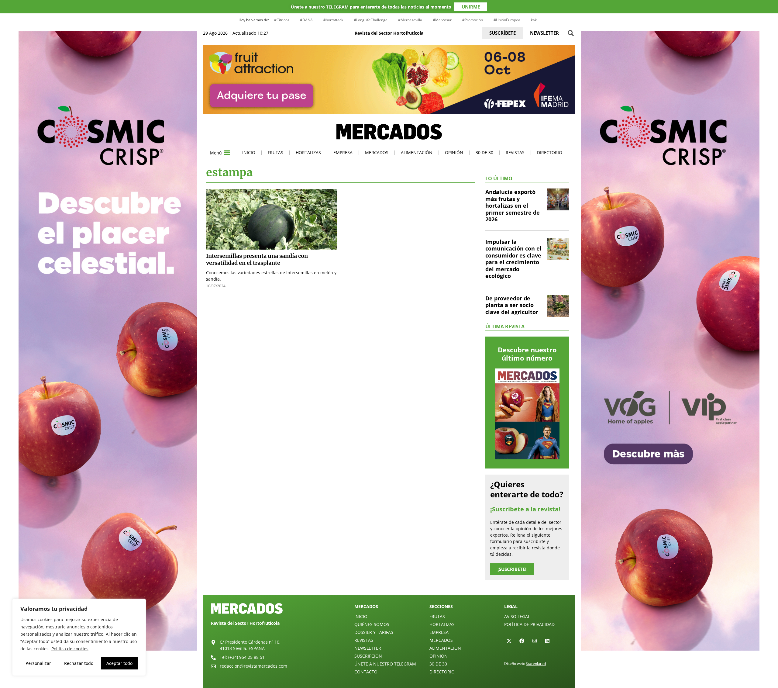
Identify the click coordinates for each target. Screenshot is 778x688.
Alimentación (416, 152)
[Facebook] (522, 641)
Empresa (343, 152)
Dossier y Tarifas (373, 632)
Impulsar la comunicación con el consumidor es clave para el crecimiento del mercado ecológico (513, 259)
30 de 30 (484, 152)
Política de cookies (69, 649)
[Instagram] (534, 641)
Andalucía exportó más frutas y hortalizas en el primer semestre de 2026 (512, 205)
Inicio (248, 152)
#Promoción (472, 19)
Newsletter (367, 648)
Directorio (549, 152)
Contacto (365, 672)
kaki (534, 19)
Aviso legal (517, 616)
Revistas (515, 152)
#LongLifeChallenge (370, 19)
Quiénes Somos (371, 624)
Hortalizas (308, 152)
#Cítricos (281, 19)
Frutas (275, 152)
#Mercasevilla (410, 19)
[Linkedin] (547, 641)
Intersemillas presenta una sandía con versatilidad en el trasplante (257, 259)
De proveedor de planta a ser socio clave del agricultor (511, 305)
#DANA (306, 19)
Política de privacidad (529, 624)
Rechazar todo (78, 663)
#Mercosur (442, 19)
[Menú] (227, 153)
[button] (571, 33)
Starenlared (536, 663)
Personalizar (38, 663)
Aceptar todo (119, 663)
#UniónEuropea (507, 19)
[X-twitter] (509, 641)
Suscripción (368, 656)
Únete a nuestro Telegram (385, 664)
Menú (216, 153)
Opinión (454, 152)
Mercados (376, 152)
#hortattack (333, 19)
